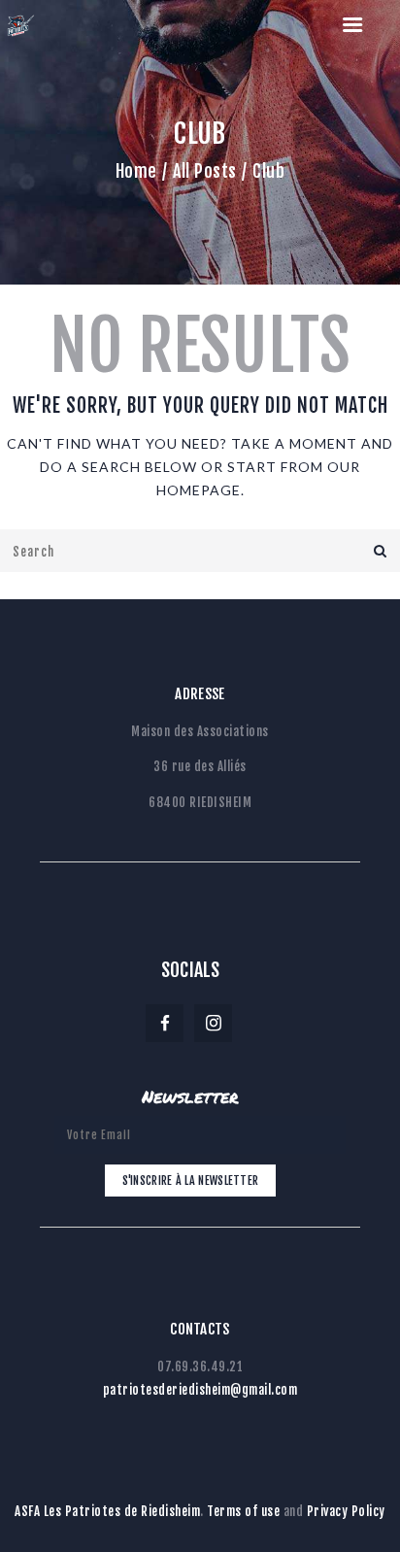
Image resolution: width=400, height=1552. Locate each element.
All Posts (205, 171)
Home (136, 171)
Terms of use (243, 1511)
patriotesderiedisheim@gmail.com (200, 1390)
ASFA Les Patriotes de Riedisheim (107, 1511)
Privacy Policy (346, 1511)
